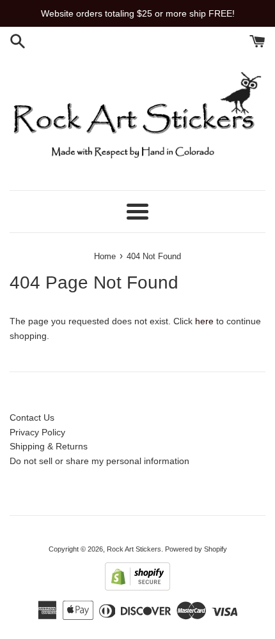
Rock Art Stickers (134, 549)
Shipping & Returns (49, 446)
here (204, 321)
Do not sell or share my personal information (99, 461)
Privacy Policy (37, 432)
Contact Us (32, 417)
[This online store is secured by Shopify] (137, 587)
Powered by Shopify (196, 549)
